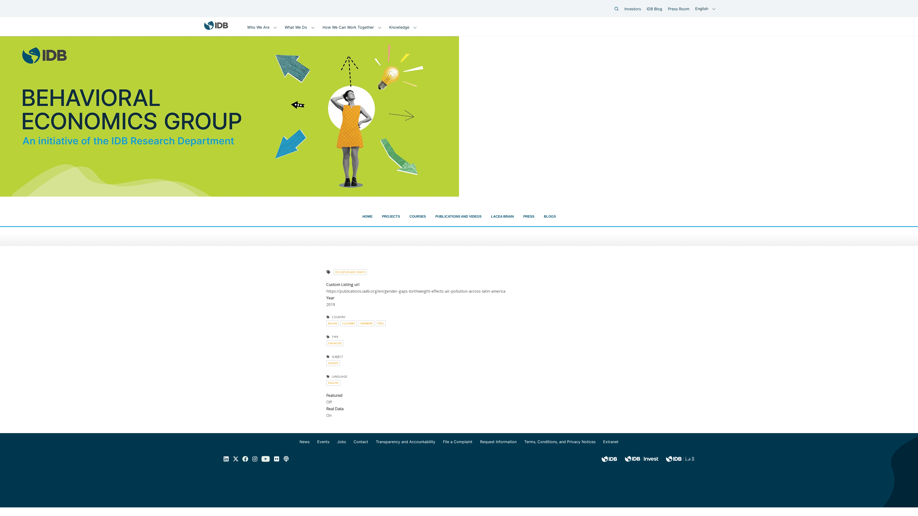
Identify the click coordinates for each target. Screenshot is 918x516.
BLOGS (550, 216)
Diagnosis (335, 343)
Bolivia (332, 323)
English (333, 383)
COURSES (418, 216)
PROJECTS (391, 216)
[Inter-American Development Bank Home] (216, 28)
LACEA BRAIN (502, 216)
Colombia (348, 323)
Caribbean (366, 323)
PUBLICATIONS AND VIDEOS (458, 216)
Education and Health (350, 272)
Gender (333, 363)
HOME (367, 216)
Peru (380, 323)
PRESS (528, 216)
